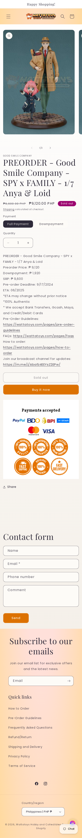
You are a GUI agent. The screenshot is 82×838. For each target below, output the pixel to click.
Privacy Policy (19, 756)
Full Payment (20, 225)
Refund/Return (20, 737)
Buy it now (41, 389)
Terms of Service (22, 766)
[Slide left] (31, 148)
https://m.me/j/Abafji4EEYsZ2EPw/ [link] (31, 364)
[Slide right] (50, 148)
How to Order (18, 708)
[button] (8, 16)
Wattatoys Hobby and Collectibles (38, 824)
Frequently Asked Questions (30, 727)
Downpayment (53, 225)
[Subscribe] (68, 681)
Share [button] (11, 487)
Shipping (9, 209)
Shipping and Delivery (25, 747)
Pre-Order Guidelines (25, 718)
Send (16, 618)
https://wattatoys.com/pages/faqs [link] (43, 336)
